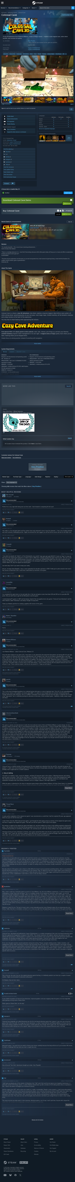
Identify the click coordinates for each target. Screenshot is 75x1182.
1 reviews (15, 520)
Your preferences (17, 457)
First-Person (58, 53)
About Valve (24, 1142)
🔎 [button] (71, 323)
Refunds (36, 1154)
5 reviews (8, 681)
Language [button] (28, 476)
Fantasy (44, 53)
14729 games (9, 756)
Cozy (35, 53)
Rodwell (8, 518)
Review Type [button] (5, 476)
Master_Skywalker (11, 615)
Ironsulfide (9, 582)
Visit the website (8, 149)
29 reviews (8, 714)
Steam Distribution (8, 1151)
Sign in (3, 108)
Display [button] (56, 476)
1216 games (9, 496)
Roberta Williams (11, 639)
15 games (8, 520)
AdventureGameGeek (12, 713)
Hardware (23, 1148)
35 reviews (8, 584)
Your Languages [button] (11, 482)
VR (63, 53)
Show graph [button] (68, 476)
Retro (31, 53)
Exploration (19, 53)
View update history (9, 169)
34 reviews (16, 496)
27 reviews (8, 546)
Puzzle (39, 53)
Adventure (6, 53)
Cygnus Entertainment (34, 48)
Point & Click (12, 53)
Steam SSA (7, 1145)
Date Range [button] (38, 476)
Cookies (36, 1151)
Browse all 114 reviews (37, 1120)
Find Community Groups (10, 177)
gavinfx (8, 679)
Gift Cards (6, 1154)
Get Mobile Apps (54, 1145)
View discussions (8, 174)
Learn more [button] (68, 193)
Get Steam (53, 1142)
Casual (14, 140)
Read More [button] (68, 788)
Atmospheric (26, 53)
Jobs (22, 1145)
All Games (4, 12)
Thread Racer (10, 804)
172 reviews (17, 756)
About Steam (7, 1142)
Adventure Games (12, 12)
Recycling (23, 1151)
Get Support (53, 1148)
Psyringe (8, 754)
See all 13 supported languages (47, 128)
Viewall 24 (68, 138)
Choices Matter (50, 53)
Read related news (8, 172)
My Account (53, 1151)
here (32, 443)
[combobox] (55, 7)
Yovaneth (8, 544)
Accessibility (37, 1145)
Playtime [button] (47, 476)
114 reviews (9, 617)
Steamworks (7, 1148)
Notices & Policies (39, 1148)
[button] (4, 8)
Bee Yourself (9, 494)
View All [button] (70, 221)
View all (69, 438)
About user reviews (6, 457)
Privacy (36, 1142)
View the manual (8, 167)
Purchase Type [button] (17, 476)
